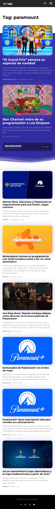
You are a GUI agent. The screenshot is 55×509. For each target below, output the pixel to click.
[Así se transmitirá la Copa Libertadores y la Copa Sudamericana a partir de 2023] (27, 454)
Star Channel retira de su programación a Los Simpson (26, 121)
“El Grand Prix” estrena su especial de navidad (24, 61)
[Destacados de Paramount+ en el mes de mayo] (27, 351)
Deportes (6, 486)
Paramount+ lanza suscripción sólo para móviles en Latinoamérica (27, 421)
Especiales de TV (10, 79)
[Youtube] (34, 504)
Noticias (5, 219)
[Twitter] (29, 504)
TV (3, 136)
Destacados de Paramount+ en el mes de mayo (26, 369)
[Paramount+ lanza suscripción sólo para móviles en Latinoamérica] (27, 403)
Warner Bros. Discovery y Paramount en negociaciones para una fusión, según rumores (27, 205)
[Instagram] (25, 504)
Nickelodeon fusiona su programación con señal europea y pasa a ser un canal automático (26, 259)
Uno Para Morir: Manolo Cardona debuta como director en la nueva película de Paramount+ (27, 316)
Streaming (6, 434)
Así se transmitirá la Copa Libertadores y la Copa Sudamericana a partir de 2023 (27, 473)
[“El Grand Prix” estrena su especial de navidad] (27, 40)
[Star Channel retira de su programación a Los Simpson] (27, 100)
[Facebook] (21, 504)
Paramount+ (7, 331)
